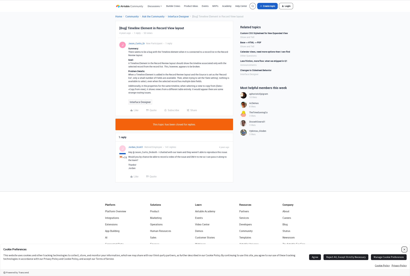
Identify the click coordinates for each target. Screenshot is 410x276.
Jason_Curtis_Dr (136, 43)
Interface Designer (178, 16)
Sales (153, 237)
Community (132, 16)
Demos (199, 231)
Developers (245, 224)
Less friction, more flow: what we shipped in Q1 (263, 60)
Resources (245, 205)
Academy (226, 6)
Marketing (156, 218)
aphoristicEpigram (258, 93)
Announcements (248, 64)
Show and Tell (247, 37)
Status (286, 231)
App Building (112, 231)
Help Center (241, 6)
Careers (287, 218)
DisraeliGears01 (257, 121)
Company (288, 205)
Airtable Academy (205, 211)
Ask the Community (153, 16)
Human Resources (160, 231)
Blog (285, 224)
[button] (267, 6)
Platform (110, 205)
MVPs (215, 6)
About (286, 211)
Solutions (155, 205)
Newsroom (289, 237)
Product (154, 211)
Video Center (202, 224)
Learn (198, 205)
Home (118, 16)
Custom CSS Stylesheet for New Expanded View (264, 33)
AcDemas (254, 103)
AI (106, 237)
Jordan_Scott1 (135, 147)
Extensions (111, 224)
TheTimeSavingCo (258, 112)
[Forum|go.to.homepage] (129, 6)
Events (205, 6)
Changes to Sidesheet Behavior (255, 70)
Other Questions (248, 55)
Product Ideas (191, 6)
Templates (245, 237)
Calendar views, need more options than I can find (265, 51)
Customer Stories (205, 237)
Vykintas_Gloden (257, 130)
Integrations (112, 218)
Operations (156, 224)
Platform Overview (115, 211)
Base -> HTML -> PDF (250, 42)
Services (244, 218)
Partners (244, 211)
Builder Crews (173, 6)
